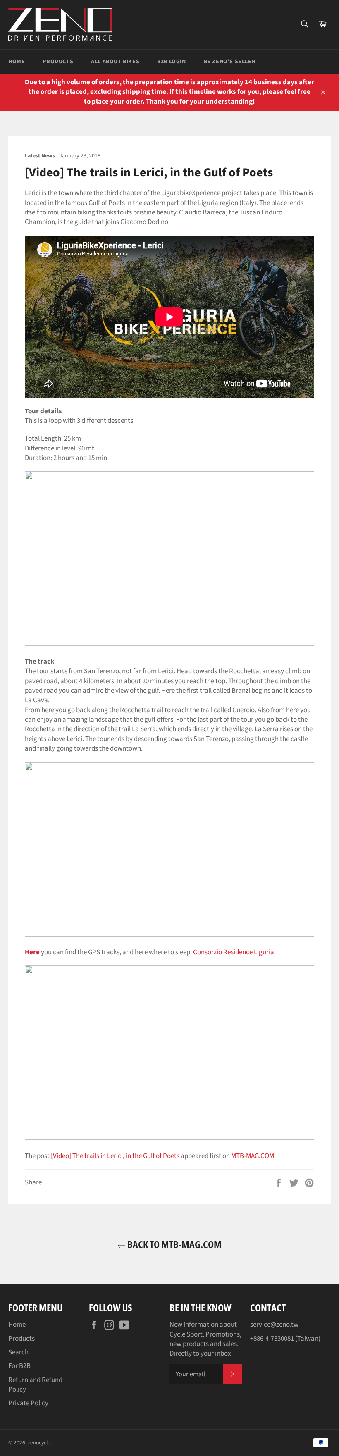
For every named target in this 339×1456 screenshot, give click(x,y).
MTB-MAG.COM (252, 1156)
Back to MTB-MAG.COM (174, 1244)
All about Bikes (115, 61)
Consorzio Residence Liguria (233, 952)
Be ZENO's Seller (230, 61)
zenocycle (39, 1442)
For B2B (19, 1366)
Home (16, 61)
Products (58, 61)
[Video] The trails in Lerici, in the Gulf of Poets (115, 1156)
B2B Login (171, 61)
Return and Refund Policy (35, 1384)
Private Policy (28, 1403)
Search (18, 1352)
